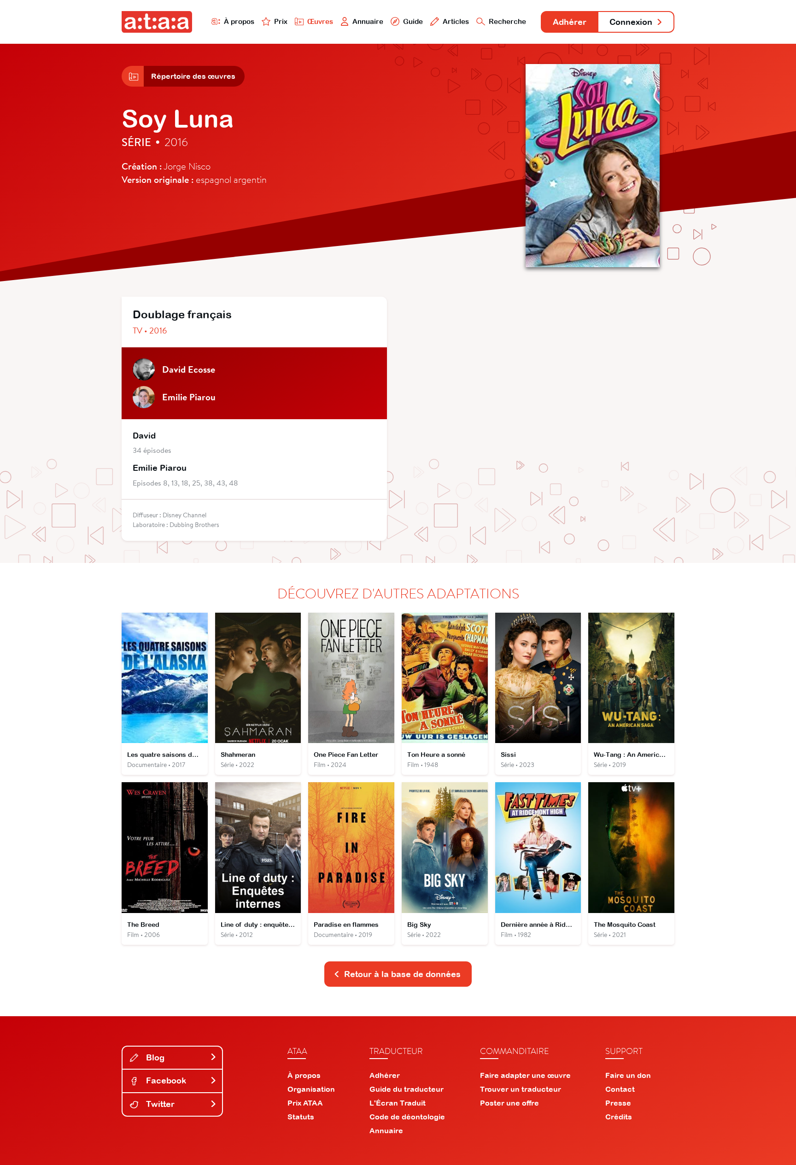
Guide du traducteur (406, 1089)
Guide (413, 21)
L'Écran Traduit (397, 1103)
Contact (620, 1089)
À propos (239, 21)
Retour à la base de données (402, 974)
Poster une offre (509, 1103)
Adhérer (569, 22)
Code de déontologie (407, 1116)
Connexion (630, 22)
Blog (154, 1057)
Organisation (311, 1089)
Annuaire (367, 21)
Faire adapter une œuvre (525, 1075)
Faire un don (628, 1075)
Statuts (300, 1116)
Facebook (165, 1080)
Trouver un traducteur (520, 1089)
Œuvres (320, 21)
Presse (618, 1103)
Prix (280, 21)
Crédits (618, 1116)
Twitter (159, 1104)
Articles (456, 21)
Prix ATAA (305, 1103)
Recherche (507, 21)
